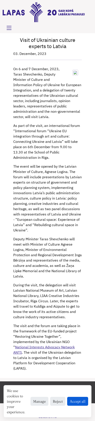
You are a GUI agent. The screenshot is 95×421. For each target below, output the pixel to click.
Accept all (78, 401)
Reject (58, 401)
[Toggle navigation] (9, 28)
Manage (39, 401)
